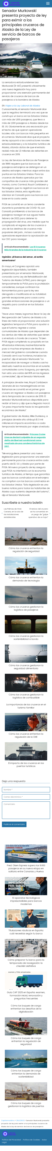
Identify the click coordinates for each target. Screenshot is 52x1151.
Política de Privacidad (11, 1140)
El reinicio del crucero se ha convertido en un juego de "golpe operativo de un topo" (38, 513)
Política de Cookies (31, 1140)
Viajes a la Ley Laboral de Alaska (22, 105)
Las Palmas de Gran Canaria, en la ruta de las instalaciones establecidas (13, 513)
